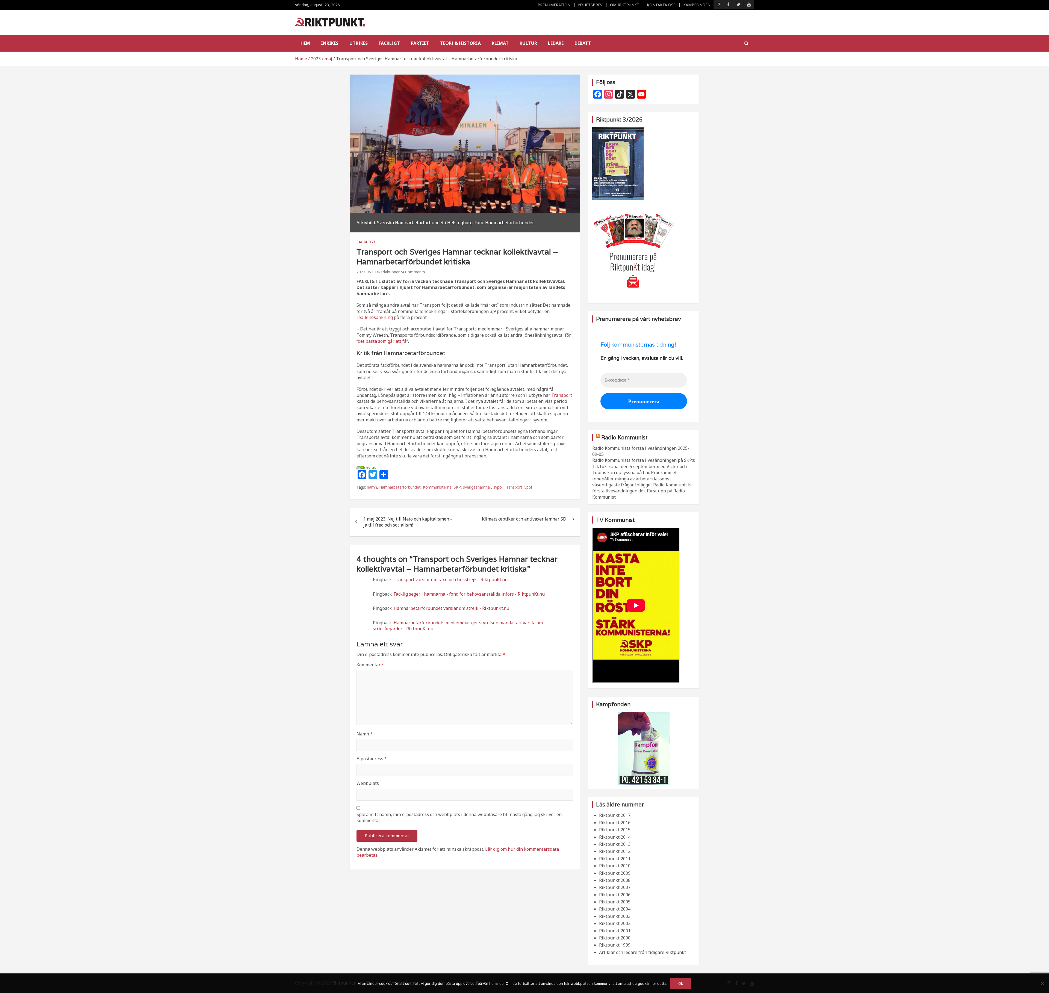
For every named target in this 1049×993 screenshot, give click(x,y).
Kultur (528, 43)
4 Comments (413, 271)
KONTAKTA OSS (661, 4)
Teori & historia (460, 43)
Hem (305, 43)
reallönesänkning (374, 317)
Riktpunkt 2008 (614, 880)
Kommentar (370, 665)
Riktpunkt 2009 (614, 873)
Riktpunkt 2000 (614, 938)
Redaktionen (389, 271)
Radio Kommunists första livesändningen (634, 448)
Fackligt (389, 43)
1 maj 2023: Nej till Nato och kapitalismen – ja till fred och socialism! (408, 522)
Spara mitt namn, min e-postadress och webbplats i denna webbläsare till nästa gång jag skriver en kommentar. (459, 817)
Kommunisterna (437, 487)
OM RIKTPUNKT (624, 4)
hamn (372, 487)
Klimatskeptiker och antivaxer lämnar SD (524, 519)
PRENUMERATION (554, 4)
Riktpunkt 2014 (614, 837)
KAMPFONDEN (697, 4)
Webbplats (367, 783)
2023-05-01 (366, 271)
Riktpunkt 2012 (614, 851)
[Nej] (1042, 983)
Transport (561, 395)
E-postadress (371, 759)
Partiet (420, 43)
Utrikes (358, 43)
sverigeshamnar (477, 487)
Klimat (500, 43)
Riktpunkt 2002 (614, 923)
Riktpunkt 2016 (614, 823)
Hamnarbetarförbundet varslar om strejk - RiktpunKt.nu (451, 608)
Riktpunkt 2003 (614, 916)
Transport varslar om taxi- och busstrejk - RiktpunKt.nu (451, 580)
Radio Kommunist (624, 437)
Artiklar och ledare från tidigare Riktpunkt (642, 952)
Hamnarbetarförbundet (400, 487)
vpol (528, 487)
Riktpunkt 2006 (614, 895)
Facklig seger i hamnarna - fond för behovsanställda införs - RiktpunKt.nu (469, 594)
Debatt (582, 43)
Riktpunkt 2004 (614, 909)
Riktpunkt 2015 (614, 830)
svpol (498, 487)
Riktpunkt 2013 (614, 844)
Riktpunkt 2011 (614, 859)
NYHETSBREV (590, 4)
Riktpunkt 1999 (614, 945)
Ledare (556, 43)
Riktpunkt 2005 (614, 902)
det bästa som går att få (382, 341)
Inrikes (329, 43)
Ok (680, 983)
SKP (457, 487)
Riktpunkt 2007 (614, 887)
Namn (364, 734)
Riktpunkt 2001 (614, 931)
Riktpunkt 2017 (614, 815)
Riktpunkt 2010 (614, 866)
